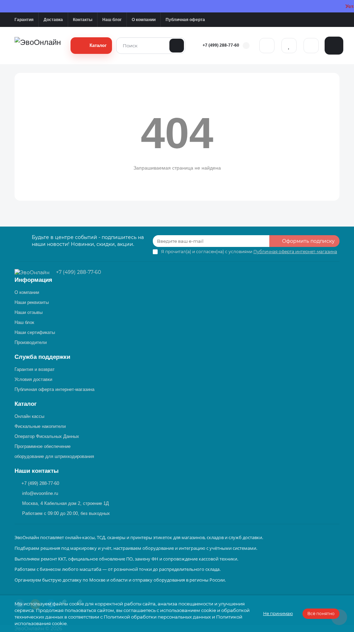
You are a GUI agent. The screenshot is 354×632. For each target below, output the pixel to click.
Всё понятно (321, 613)
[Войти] (266, 45)
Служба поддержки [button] (42, 357)
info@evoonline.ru (40, 493)
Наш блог (112, 19)
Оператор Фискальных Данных (47, 436)
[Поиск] (176, 45)
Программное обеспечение (43, 446)
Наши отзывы (29, 312)
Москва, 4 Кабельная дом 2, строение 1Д (65, 503)
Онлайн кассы (29, 416)
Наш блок (24, 322)
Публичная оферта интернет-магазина (54, 389)
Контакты (82, 19)
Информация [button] (33, 280)
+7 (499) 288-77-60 (221, 45)
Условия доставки (33, 379)
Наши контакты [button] (37, 471)
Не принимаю (278, 613)
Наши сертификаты (35, 332)
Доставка (53, 19)
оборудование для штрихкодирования (54, 456)
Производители (31, 342)
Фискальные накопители (40, 426)
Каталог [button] (26, 404)
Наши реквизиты (32, 302)
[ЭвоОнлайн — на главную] (33, 272)
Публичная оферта (185, 19)
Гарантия (24, 19)
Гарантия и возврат (35, 369)
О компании (144, 19)
